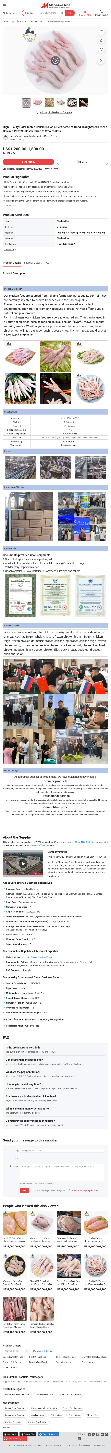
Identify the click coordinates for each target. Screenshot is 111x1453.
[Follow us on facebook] (89, 1434)
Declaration (85, 1445)
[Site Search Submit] (70, 13)
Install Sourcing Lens (16, 1438)
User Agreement (71, 1445)
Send (25, 1190)
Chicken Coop (75, 1415)
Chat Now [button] (84, 162)
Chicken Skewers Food (66, 1357)
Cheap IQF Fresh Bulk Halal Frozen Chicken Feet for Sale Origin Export (41, 1284)
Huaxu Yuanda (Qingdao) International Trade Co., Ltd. (34, 136)
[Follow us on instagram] (97, 1434)
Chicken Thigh (45, 957)
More (5, 1427)
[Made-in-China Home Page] (55, 5)
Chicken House (38, 1415)
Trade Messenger (48, 1434)
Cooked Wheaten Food (13, 1357)
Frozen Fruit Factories (73, 1408)
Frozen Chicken (62, 1362)
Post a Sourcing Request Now (83, 1190)
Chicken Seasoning (13, 1422)
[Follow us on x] (93, 1434)
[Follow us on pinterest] (106, 1434)
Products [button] (29, 12)
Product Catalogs (44, 1351)
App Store (10, 1434)
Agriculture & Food (19, 21)
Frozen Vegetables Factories (44, 1408)
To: (17, 1158)
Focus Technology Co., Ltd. (35, 1445)
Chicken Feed (57, 1415)
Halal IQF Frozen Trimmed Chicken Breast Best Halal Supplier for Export (14, 1241)
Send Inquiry (28, 161)
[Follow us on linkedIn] (79, 1438)
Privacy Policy (99, 1445)
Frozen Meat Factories (15, 1415)
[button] (4, 4)
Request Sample (52, 169)
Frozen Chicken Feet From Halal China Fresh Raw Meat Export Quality (68, 1284)
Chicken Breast (29, 957)
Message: (14, 1166)
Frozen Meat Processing (70, 1394)
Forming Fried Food (38, 1362)
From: (16, 1150)
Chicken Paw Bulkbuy (37, 1422)
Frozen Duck (87, 1362)
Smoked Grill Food (11, 1362)
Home (5, 21)
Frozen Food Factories (15, 1408)
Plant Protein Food (37, 1357)
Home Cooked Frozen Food (17, 1394)
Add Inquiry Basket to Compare (56, 112)
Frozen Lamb (9, 1367)
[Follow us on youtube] (102, 1434)
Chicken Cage (93, 1415)
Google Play (28, 1434)
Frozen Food (36, 21)
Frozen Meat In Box (44, 1394)
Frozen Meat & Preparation (58, 21)
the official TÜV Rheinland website (86, 842)
